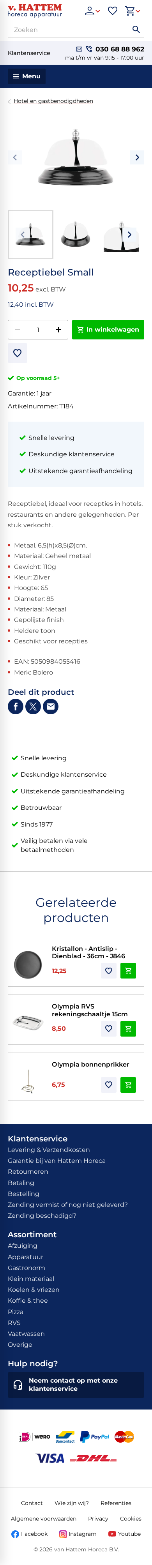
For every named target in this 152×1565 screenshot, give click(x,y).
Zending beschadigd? (42, 1215)
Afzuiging (22, 1245)
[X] (33, 706)
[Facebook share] (15, 706)
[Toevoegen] (17, 353)
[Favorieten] (112, 11)
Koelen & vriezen (34, 1289)
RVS (14, 1323)
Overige (20, 1344)
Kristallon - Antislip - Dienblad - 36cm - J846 (88, 952)
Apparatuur (25, 1257)
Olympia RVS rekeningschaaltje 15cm (90, 1009)
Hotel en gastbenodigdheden (53, 101)
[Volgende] (137, 157)
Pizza (15, 1312)
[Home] (42, 11)
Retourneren (28, 1171)
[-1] (17, 329)
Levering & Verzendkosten (49, 1149)
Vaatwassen (26, 1333)
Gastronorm (26, 1268)
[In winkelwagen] (128, 971)
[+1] (58, 329)
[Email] (50, 706)
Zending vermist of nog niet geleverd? (68, 1204)
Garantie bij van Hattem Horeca (57, 1160)
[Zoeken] (136, 29)
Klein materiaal (31, 1278)
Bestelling (23, 1194)
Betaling (21, 1183)
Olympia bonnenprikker (90, 1064)
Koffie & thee (28, 1300)
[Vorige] (15, 157)
